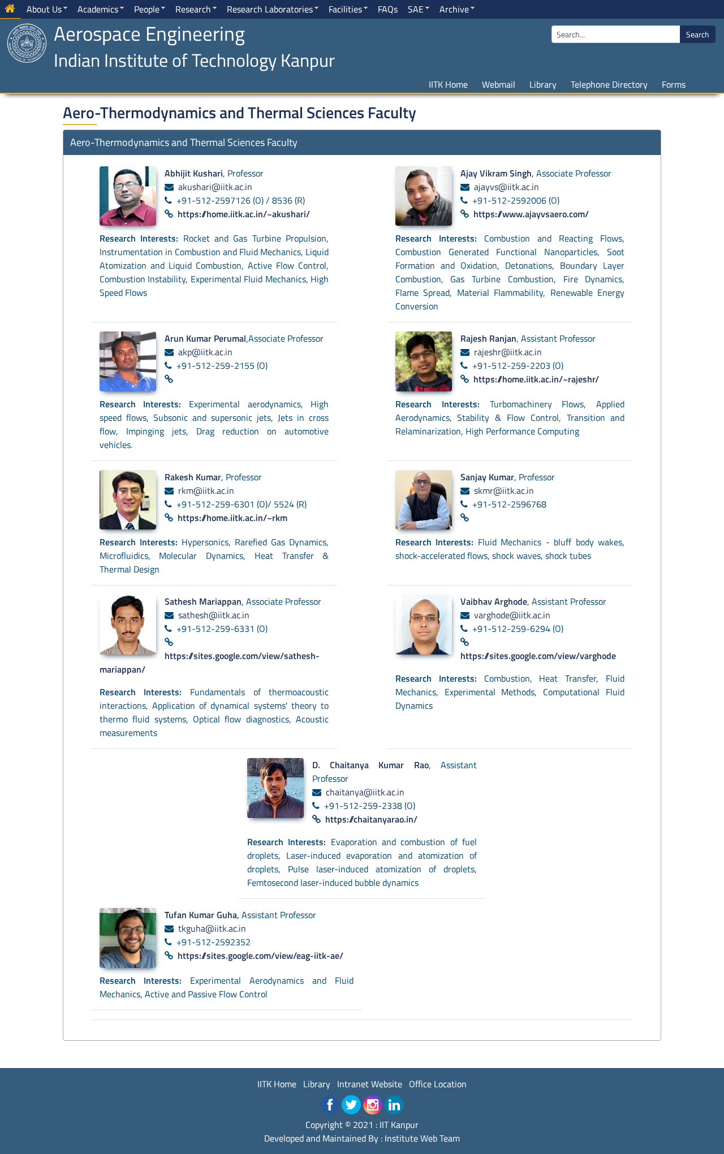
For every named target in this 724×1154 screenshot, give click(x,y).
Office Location (438, 1084)
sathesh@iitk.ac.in (213, 615)
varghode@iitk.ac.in (512, 615)
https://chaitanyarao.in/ (371, 819)
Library (543, 84)
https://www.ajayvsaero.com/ (531, 214)
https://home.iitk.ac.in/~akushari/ (244, 214)
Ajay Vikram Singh (496, 173)
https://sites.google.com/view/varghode (538, 655)
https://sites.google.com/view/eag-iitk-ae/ (260, 955)
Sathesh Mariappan (203, 601)
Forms (674, 84)
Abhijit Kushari (194, 173)
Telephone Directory (609, 84)
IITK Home (448, 84)
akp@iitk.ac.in (205, 352)
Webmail (498, 84)
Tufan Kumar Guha (201, 915)
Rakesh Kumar (193, 477)
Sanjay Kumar (487, 477)
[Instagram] (373, 1105)
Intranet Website (369, 1084)
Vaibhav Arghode (493, 601)
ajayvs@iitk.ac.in (506, 186)
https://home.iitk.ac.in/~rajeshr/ (536, 379)
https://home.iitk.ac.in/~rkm (232, 517)
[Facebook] (330, 1105)
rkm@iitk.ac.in (206, 490)
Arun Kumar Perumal (205, 338)
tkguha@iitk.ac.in (212, 928)
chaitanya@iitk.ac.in (365, 792)
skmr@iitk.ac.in (504, 490)
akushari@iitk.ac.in (215, 186)
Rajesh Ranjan (488, 338)
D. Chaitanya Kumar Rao (370, 765)
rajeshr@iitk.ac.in (508, 352)
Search (697, 34)
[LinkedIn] (394, 1105)
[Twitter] (351, 1105)
